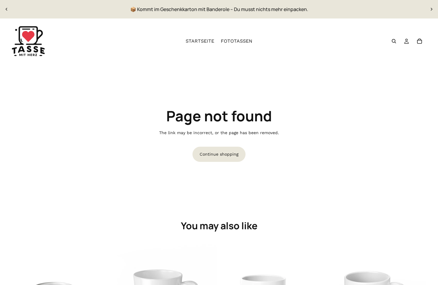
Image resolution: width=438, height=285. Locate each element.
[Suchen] (393, 41)
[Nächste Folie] (431, 9)
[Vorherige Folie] (6, 9)
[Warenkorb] (419, 41)
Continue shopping (219, 154)
